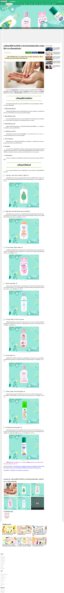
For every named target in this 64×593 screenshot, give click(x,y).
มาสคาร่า (1, 564)
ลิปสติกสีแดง (2, 568)
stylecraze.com (21, 470)
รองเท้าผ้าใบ (2, 575)
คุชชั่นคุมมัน (2, 563)
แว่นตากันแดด (2, 584)
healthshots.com (13, 470)
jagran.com (26, 470)
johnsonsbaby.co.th (17, 466)
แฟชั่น (21, 3)
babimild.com (24, 466)
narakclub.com (35, 466)
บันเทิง (37, 3)
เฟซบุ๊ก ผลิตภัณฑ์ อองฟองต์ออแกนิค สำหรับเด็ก (23, 467)
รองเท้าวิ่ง (2, 578)
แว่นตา (1, 581)
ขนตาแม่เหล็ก (2, 557)
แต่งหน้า (16, 3)
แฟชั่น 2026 (2, 589)
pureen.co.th (12, 467)
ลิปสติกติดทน (2, 558)
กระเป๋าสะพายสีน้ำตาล (4, 574)
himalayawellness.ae (37, 467)
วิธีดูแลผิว (14, 89)
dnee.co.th (29, 466)
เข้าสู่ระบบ (60, 1)
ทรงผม (31, 3)
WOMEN (13, 1)
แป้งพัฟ (1, 567)
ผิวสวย (26, 3)
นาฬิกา (1, 573)
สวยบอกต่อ (10, 4)
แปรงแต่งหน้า (2, 561)
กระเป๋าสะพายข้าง (3, 577)
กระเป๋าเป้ (2, 582)
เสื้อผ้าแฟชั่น (2, 591)
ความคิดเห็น (29, 52)
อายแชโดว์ (2, 565)
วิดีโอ (55, 3)
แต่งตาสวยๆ (2, 556)
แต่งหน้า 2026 (2, 560)
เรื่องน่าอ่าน (49, 3)
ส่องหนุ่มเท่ (42, 3)
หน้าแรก (3, 3)
